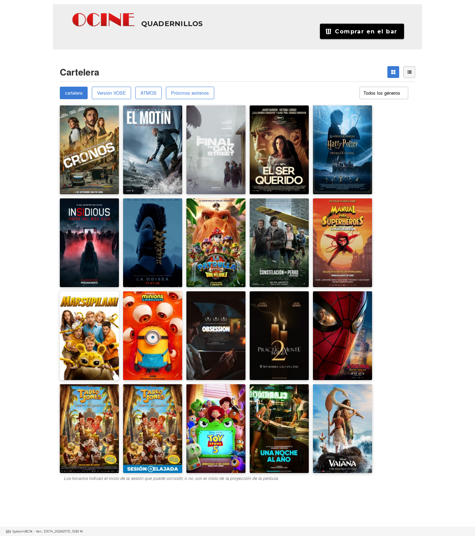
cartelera (73, 92)
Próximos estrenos (190, 92)
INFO (106, 147)
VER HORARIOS (83, 125)
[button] (104, 20)
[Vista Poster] (393, 72)
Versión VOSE (111, 92)
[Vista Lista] (409, 72)
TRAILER (76, 147)
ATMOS (148, 92)
